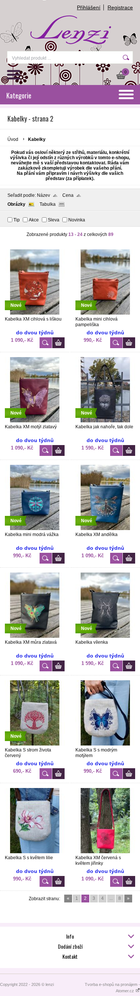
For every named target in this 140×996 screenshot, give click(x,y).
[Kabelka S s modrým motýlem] (105, 744)
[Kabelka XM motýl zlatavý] (35, 420)
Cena (68, 195)
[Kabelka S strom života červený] (35, 744)
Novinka (76, 220)
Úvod (12, 139)
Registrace (120, 7)
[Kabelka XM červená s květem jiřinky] (105, 851)
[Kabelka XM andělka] (105, 528)
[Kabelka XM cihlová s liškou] (35, 313)
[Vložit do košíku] (58, 342)
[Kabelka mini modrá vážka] (35, 528)
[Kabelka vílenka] (105, 636)
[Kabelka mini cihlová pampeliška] (105, 313)
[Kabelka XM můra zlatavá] (35, 636)
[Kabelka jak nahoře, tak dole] (105, 420)
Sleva (53, 220)
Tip (16, 220)
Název (43, 195)
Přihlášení (88, 7)
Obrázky (16, 204)
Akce (34, 220)
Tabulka (48, 204)
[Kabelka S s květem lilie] (35, 851)
